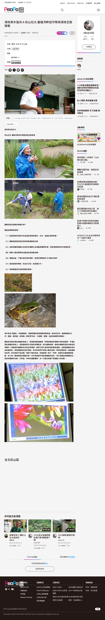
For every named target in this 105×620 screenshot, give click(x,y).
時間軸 (22, 594)
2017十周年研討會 (75, 590)
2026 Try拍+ (57, 587)
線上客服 (97, 3)
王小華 (82, 162)
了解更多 (88, 47)
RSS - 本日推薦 (91, 590)
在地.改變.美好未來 (75, 596)
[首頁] (14, 10)
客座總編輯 (41, 600)
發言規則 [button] (71, 557)
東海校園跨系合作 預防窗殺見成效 (88, 197)
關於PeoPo (24, 587)
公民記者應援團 (42, 594)
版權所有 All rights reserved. (16, 62)
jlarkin (79, 69)
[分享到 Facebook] (10, 70)
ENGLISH (80, 3)
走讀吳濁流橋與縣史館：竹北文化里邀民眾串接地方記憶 (88, 184)
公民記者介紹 (42, 597)
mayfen (83, 240)
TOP (97, 609)
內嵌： (8, 118)
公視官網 (89, 3)
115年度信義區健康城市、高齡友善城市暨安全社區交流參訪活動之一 (88, 88)
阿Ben (82, 189)
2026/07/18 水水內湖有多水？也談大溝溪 (88, 236)
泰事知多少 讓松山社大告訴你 (17, 536)
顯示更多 (14, 57)
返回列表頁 (40, 569)
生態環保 (15, 49)
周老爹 (11, 540)
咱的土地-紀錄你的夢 (60, 596)
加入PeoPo (71, 3)
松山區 (24, 44)
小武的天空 (84, 201)
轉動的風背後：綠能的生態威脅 (88, 170)
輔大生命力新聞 (85, 213)
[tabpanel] (40, 563)
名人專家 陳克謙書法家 (87, 100)
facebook (6, 589)
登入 (63, 3)
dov (81, 228)
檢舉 (72, 33)
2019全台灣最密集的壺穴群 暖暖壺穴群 (42, 537)
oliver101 (37, 543)
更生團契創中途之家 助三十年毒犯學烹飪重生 (88, 209)
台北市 (18, 44)
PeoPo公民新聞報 (43, 587)
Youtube (12, 589)
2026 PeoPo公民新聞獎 (60, 591)
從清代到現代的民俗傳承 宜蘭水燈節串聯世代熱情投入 (88, 223)
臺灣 (13, 44)
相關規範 (23, 590)
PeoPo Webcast (43, 590)
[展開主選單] (98, 10)
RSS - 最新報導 (91, 587)
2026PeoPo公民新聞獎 (86, 144)
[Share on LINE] (18, 70)
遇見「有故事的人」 (76, 600)
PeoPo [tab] (32, 557)
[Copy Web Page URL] (22, 70)
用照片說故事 (58, 600)
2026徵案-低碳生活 (75, 587)
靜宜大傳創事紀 (85, 174)
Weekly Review (26, 597)
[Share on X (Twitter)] (14, 70)
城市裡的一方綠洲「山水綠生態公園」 (88, 158)
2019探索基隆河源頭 (66, 536)
